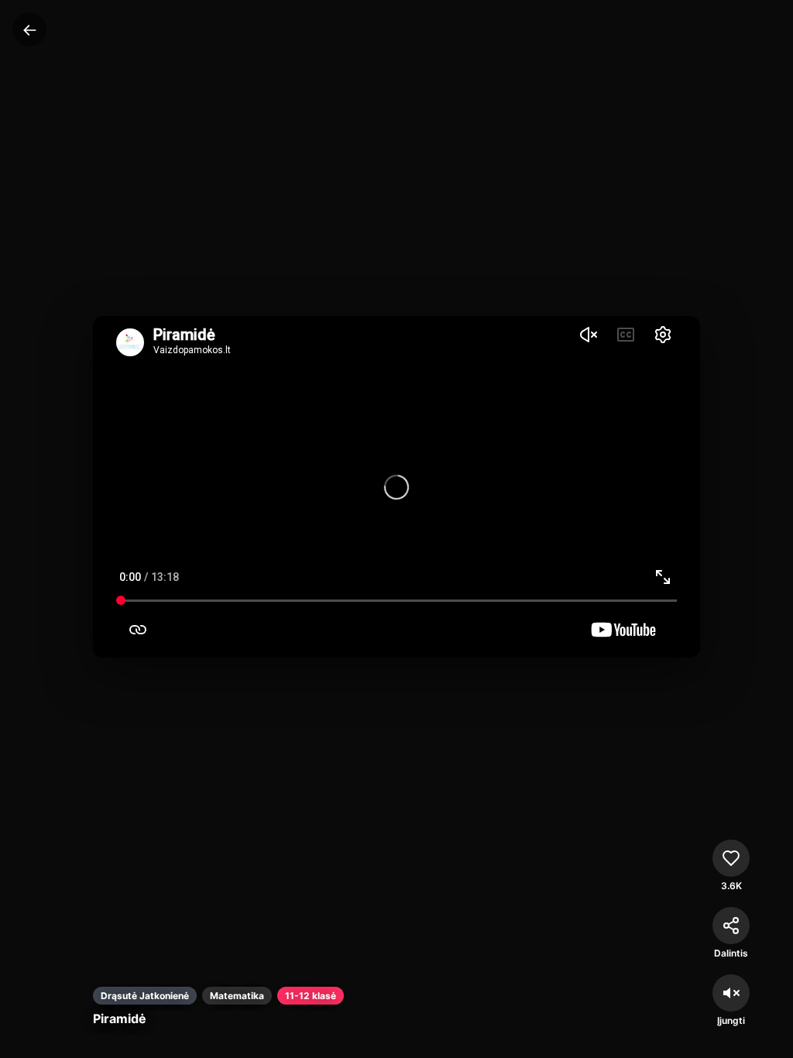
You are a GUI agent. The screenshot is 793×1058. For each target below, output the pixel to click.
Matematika (237, 995)
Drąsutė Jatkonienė (145, 995)
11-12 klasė (310, 995)
